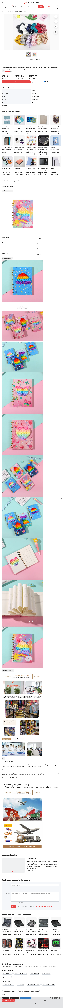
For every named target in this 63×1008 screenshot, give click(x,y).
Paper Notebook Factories (49, 984)
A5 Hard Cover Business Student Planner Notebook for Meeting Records (7, 127)
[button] (2, 2)
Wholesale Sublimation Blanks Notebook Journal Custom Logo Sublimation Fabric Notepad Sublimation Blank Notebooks (55, 169)
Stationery (17, 11)
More (3, 994)
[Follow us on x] (52, 998)
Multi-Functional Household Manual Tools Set (18, 952)
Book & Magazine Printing (21, 973)
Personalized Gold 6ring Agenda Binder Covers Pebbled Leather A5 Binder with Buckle (43, 127)
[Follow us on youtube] (57, 998)
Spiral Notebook (6, 977)
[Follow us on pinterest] (59, 998)
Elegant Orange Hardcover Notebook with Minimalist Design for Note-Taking (19, 169)
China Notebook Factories (33, 984)
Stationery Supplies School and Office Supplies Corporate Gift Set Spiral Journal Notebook (43, 148)
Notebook (23, 11)
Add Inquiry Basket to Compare (31, 59)
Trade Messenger (26, 998)
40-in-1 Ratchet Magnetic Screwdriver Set (7, 931)
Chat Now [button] (47, 82)
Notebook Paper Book (22, 988)
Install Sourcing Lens (9, 1000)
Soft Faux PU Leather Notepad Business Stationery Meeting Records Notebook (7, 148)
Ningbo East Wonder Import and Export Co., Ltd (16, 70)
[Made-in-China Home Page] (31, 2)
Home (3, 11)
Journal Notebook (34, 973)
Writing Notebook (46, 973)
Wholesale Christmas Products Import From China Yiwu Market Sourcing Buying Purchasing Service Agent (31, 148)
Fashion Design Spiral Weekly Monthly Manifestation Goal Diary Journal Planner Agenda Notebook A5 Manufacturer (55, 127)
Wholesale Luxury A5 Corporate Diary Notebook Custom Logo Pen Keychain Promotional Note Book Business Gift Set (43, 169)
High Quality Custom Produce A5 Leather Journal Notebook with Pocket (7, 169)
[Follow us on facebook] (50, 998)
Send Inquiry (16, 81)
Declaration (47, 1003)
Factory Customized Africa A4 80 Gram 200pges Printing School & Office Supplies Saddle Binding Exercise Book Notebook (31, 127)
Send (13, 906)
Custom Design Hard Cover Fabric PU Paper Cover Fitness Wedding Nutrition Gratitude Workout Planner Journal (19, 148)
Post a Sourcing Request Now (44, 906)
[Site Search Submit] (41, 6)
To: (9, 889)
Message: (7, 893)
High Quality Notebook (8, 988)
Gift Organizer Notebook (36, 988)
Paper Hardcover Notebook (9, 991)
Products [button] (15, 7)
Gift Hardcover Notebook (51, 988)
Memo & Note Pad (7, 973)
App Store (5, 998)
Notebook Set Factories (8, 984)
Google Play (14, 998)
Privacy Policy (55, 1003)
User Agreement (40, 1003)
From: (8, 885)
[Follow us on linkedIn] (45, 1000)
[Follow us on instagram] (55, 998)
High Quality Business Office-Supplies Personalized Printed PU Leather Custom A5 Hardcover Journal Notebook (19, 127)
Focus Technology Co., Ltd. (20, 1003)
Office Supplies (9, 11)
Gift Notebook (20, 984)
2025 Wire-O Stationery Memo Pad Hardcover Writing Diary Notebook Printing (55, 148)
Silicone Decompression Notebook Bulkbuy (29, 991)
